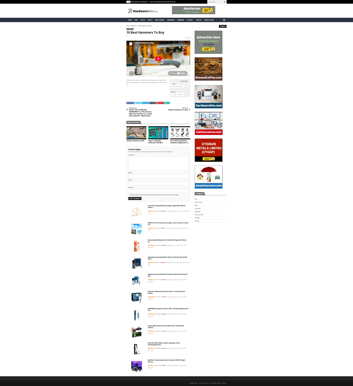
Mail (168, 102)
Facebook (130, 102)
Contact (223, 383)
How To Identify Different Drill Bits (155, 142)
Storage (197, 221)
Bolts (143, 20)
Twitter (139, 102)
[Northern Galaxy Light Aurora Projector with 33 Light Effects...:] (136, 366)
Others (189, 20)
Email (130, 180)
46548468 (158, 348)
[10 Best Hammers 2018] (136, 132)
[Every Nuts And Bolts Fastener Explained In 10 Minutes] (180, 132)
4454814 (157, 211)
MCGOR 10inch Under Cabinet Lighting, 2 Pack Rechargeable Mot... (164, 344)
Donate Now (209, 20)
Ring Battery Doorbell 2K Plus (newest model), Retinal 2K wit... (167, 275)
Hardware (171, 20)
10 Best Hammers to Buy (178, 109)
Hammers (180, 20)
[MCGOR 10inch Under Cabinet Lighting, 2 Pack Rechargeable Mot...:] (136, 349)
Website (130, 187)
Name (130, 172)
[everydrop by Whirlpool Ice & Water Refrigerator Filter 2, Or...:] (136, 246)
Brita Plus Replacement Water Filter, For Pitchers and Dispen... (166, 292)
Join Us (199, 20)
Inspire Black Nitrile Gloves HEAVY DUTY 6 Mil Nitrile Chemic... (166, 327)
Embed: (173, 92)
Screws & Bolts (199, 215)
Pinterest (160, 102)
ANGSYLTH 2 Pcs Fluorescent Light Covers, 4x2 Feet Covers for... (168, 224)
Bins (136, 20)
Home (130, 20)
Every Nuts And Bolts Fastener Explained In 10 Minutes (179, 142)
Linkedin (146, 102)
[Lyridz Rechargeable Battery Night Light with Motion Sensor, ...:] (136, 212)
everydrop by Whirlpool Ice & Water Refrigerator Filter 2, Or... (167, 241)
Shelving (197, 218)
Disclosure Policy (215, 383)
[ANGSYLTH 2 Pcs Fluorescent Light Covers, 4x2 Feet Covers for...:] (136, 229)
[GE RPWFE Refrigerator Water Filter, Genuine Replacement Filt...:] (136, 315)
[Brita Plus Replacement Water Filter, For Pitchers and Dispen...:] (136, 298)
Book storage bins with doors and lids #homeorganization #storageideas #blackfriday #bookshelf (163, 2)
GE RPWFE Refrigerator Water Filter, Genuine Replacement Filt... (168, 309)
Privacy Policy (193, 383)
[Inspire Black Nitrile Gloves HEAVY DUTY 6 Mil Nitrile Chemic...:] (136, 332)
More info (150, 247)
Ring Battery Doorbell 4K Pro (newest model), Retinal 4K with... (167, 258)
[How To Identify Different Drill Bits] (158, 132)
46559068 (158, 314)
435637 (157, 262)
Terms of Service (204, 383)
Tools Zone (183, 81)
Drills (150, 20)
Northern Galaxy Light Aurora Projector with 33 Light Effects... (166, 361)
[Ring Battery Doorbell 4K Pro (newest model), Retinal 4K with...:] (136, 263)
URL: (174, 84)
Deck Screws (159, 20)
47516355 (158, 331)
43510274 (158, 365)
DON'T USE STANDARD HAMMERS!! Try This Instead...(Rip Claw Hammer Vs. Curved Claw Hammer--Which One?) (140, 112)
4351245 (157, 228)
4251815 (157, 279)
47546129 (158, 245)
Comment (131, 155)
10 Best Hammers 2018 (135, 141)
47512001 (158, 297)
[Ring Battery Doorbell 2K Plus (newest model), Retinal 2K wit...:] (136, 280)
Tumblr (153, 102)
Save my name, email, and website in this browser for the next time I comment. (154, 195)
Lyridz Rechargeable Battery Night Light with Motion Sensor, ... (166, 206)
